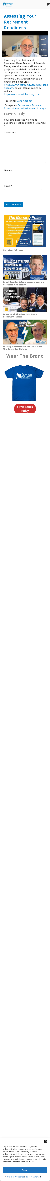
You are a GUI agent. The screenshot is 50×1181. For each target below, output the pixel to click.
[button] (45, 1141)
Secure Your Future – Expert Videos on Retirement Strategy (25, 107)
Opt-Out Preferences (16, 1177)
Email (8, 185)
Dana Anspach (24, 100)
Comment (10, 132)
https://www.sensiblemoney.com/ (22, 94)
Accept (25, 1169)
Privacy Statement (33, 1177)
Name (8, 170)
